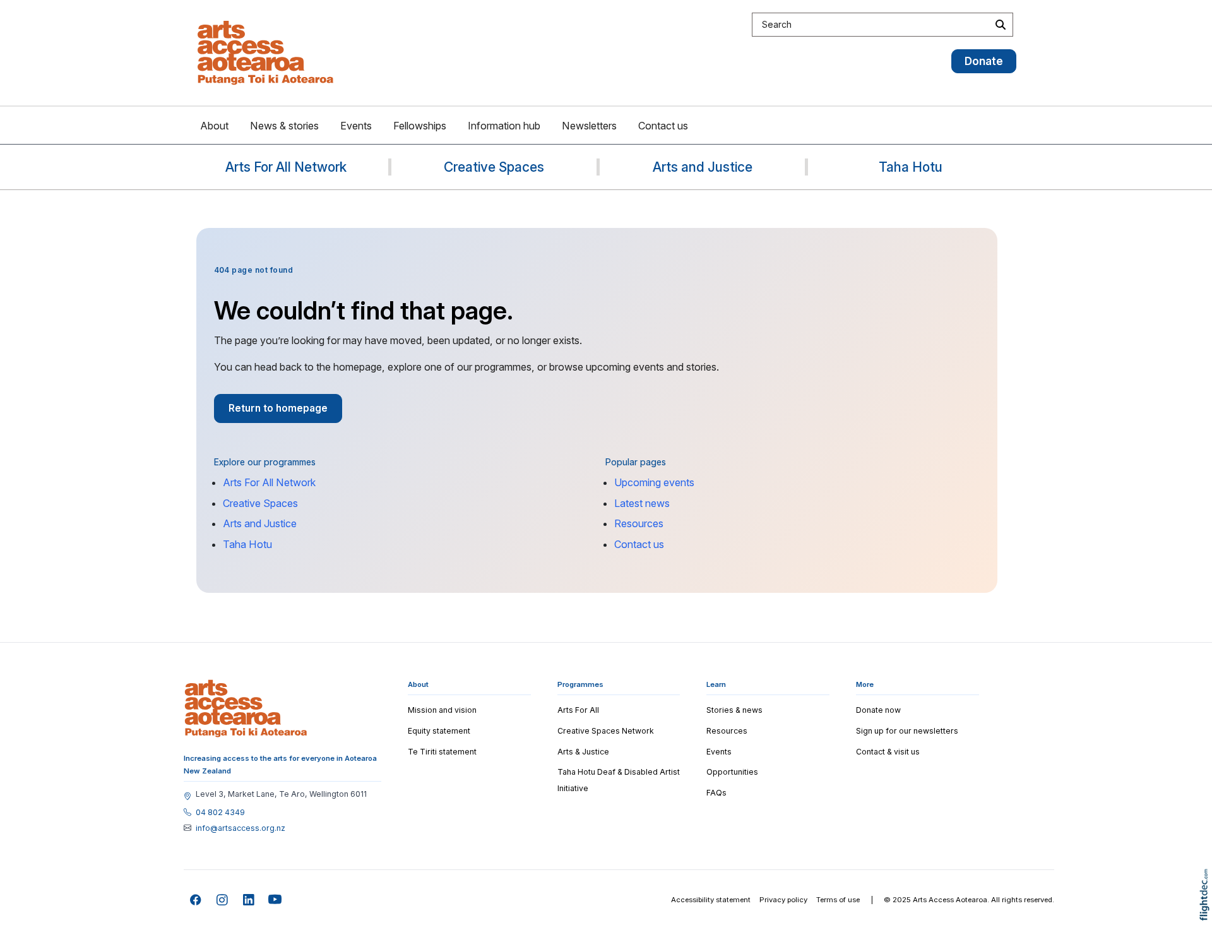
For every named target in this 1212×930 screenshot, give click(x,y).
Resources (638, 523)
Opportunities (732, 772)
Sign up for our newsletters (907, 731)
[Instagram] (222, 900)
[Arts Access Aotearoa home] (246, 708)
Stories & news (734, 710)
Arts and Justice (260, 523)
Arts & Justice (583, 751)
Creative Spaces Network (605, 731)
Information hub (504, 125)
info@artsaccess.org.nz (240, 828)
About (214, 125)
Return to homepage (278, 408)
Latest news (642, 503)
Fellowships (419, 125)
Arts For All (578, 710)
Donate (984, 61)
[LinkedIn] (249, 900)
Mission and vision (442, 710)
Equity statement (439, 731)
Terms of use (838, 899)
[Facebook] (196, 900)
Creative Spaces (260, 503)
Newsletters (589, 125)
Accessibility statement (711, 899)
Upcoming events (654, 482)
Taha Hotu (247, 544)
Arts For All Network (269, 482)
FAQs (716, 792)
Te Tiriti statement (442, 751)
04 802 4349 (220, 812)
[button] (1207, 912)
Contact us (663, 125)
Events (356, 125)
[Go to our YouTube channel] (275, 900)
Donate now (878, 710)
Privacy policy (783, 899)
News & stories (284, 125)
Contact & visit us (888, 751)
